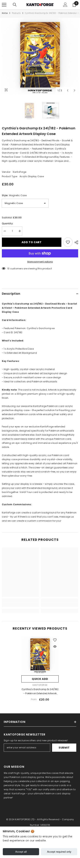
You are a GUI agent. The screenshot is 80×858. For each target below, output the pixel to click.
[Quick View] (55, 646)
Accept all (21, 851)
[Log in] (65, 5)
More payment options (40, 261)
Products (16, 13)
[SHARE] (75, 242)
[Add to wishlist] (68, 242)
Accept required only (59, 851)
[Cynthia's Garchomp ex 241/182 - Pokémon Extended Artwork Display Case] (40, 655)
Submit (64, 747)
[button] (67, 90)
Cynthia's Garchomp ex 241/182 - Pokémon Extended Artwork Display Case (40, 691)
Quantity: (7, 223)
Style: (14, 195)
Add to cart (32, 242)
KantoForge (19, 171)
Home (5, 13)
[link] (20, 605)
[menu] (4, 4)
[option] (40, 56)
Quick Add (40, 679)
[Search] (14, 4)
